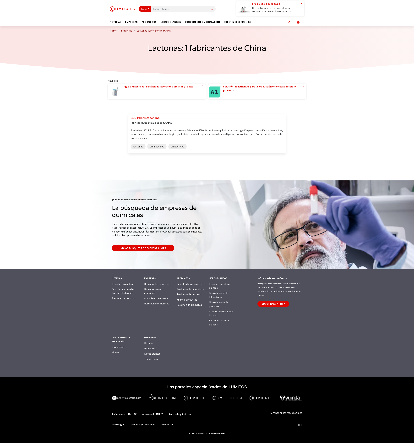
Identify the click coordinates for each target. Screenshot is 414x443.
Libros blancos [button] (171, 21)
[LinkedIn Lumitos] (300, 424)
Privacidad (167, 424)
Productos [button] (149, 21)
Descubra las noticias (123, 284)
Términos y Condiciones (143, 424)
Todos (144, 8)
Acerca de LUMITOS (152, 414)
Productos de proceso (189, 294)
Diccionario (118, 347)
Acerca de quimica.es (180, 414)
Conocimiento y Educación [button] (202, 21)
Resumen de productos (189, 304)
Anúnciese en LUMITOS (124, 414)
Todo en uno (151, 359)
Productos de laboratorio (191, 289)
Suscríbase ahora (273, 303)
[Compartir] (289, 22)
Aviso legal (118, 424)
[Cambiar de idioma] (298, 22)
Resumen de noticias (123, 298)
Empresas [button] (131, 21)
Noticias (148, 343)
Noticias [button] (115, 21)
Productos (150, 348)
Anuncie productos (187, 299)
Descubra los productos (189, 284)
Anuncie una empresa (156, 298)
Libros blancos (152, 353)
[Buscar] (212, 9)
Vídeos (115, 352)
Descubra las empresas (156, 284)
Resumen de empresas (156, 303)
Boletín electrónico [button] (237, 21)
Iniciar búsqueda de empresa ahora (143, 248)
